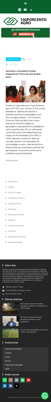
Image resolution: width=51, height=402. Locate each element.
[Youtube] (28, 380)
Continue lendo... (12, 160)
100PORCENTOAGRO (13, 349)
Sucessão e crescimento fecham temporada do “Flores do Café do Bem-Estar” (23, 74)
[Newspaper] (16, 380)
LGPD (7, 369)
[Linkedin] (4, 386)
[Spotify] (22, 380)
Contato (8, 353)
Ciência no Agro (14, 192)
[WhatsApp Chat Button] (45, 396)
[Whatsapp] (4, 380)
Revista (8, 361)
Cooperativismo (14, 203)
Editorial (11, 220)
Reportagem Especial (17, 236)
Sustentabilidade (15, 242)
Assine (7, 357)
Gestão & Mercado (16, 225)
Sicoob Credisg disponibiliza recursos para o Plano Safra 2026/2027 (34, 331)
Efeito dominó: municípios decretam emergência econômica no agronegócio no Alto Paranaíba (34, 306)
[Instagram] (10, 380)
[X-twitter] (16, 386)
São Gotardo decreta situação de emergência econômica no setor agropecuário (31, 319)
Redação (29, 59)
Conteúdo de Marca (16, 198)
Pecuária (11, 231)
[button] (26, 3)
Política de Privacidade (14, 365)
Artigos (11, 187)
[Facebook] (10, 386)
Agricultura (13, 59)
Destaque (12, 209)
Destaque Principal (16, 214)
